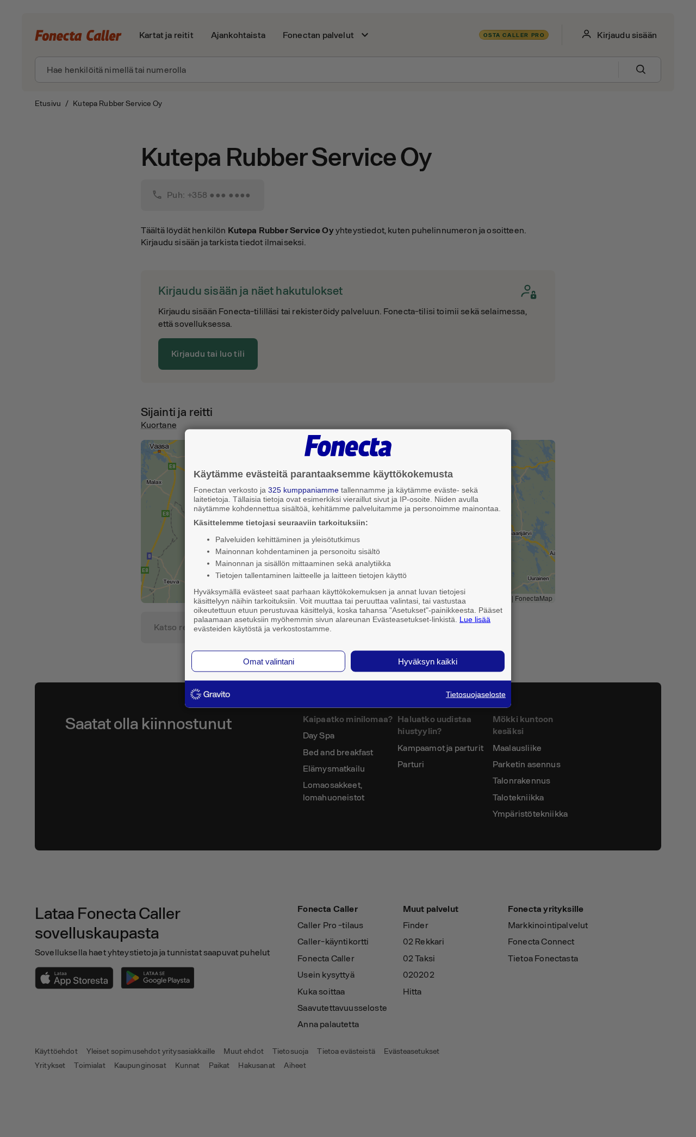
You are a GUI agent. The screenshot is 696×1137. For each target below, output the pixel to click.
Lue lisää (474, 618)
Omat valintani (268, 661)
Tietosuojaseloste (476, 694)
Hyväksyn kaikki (427, 661)
